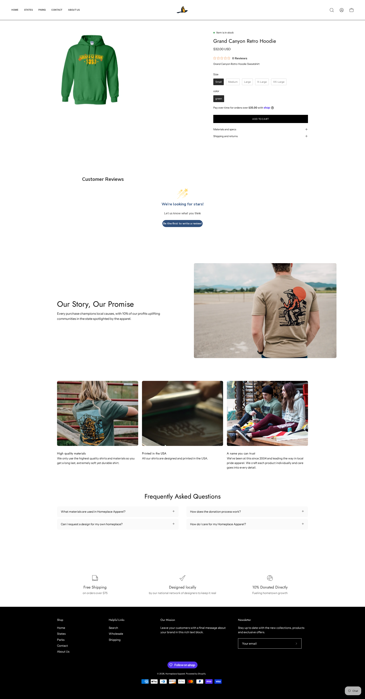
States (61, 633)
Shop (60, 620)
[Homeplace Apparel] (182, 10)
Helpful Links (116, 620)
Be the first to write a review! (182, 223)
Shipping (115, 639)
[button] (28, 10)
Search (113, 628)
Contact (62, 645)
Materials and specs (224, 129)
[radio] (218, 82)
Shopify (202, 673)
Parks (60, 639)
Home (61, 628)
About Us (63, 651)
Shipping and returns (225, 136)
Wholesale (116, 633)
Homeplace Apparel (175, 673)
